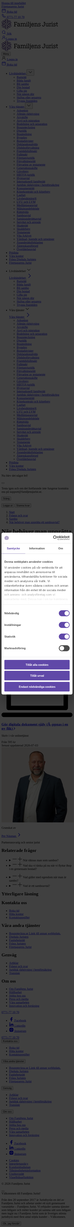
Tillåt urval (37, 675)
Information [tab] (37, 548)
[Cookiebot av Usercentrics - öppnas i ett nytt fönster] (53, 537)
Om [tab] (60, 548)
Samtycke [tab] (13, 548)
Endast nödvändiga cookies (37, 686)
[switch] (64, 625)
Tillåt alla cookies (37, 664)
